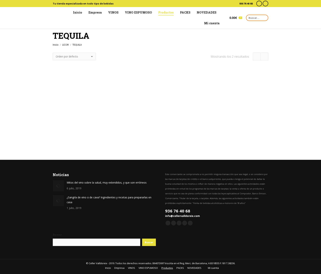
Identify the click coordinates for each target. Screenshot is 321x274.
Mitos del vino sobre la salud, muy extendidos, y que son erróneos (107, 182)
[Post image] (58, 185)
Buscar (57, 234)
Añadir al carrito (85, 153)
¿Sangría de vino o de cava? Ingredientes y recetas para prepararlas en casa (109, 200)
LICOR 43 (85, 137)
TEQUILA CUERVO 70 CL (160, 137)
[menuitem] (76, 12)
